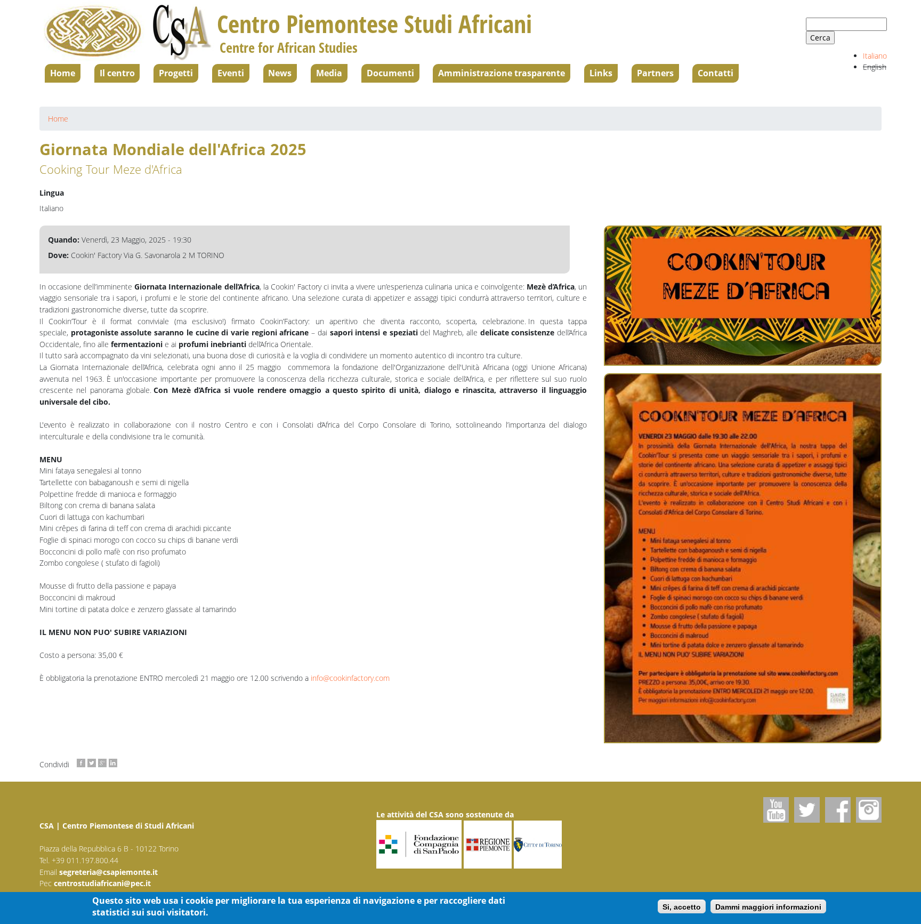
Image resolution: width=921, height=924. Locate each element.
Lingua (51, 193)
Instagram (869, 810)
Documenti (390, 73)
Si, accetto (682, 907)
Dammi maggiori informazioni (768, 907)
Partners (655, 73)
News (280, 73)
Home (62, 73)
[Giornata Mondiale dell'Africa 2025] (742, 558)
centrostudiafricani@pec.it (102, 883)
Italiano (875, 56)
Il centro (117, 73)
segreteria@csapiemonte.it (108, 872)
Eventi (230, 73)
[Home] (128, 32)
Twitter (807, 810)
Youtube (776, 810)
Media (329, 73)
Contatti (715, 73)
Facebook (838, 810)
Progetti (176, 73)
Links (600, 73)
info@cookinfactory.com (350, 678)
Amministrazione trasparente (501, 73)
